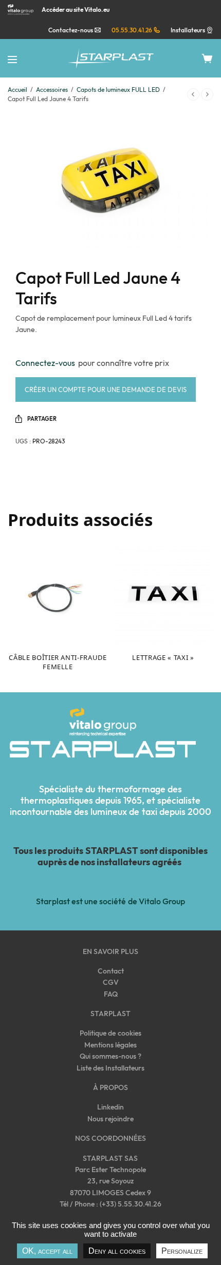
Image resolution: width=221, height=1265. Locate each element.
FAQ (111, 994)
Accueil (17, 89)
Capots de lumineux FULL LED (118, 89)
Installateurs (188, 30)
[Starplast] (110, 58)
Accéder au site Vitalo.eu (75, 10)
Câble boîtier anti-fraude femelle (57, 662)
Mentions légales (110, 1044)
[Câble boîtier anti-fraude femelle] (58, 593)
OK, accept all (47, 1251)
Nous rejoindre (110, 1118)
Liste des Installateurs (110, 1068)
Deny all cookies (116, 1251)
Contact (111, 971)
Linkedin (110, 1107)
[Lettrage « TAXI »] (163, 593)
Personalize (181, 1251)
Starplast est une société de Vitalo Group (110, 901)
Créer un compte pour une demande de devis (106, 389)
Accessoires (52, 89)
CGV (111, 982)
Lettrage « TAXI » (163, 657)
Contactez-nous (71, 30)
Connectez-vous (46, 363)
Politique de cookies (110, 1033)
